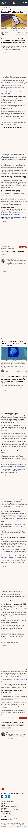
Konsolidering (20, 725)
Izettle (3, 725)
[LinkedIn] (9, 796)
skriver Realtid (11, 89)
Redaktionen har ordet (6, 814)
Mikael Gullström (10, 732)
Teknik (10, 7)
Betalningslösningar (6, 722)
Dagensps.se (4, 7)
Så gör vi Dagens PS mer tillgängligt (9, 818)
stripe (9, 727)
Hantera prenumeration (6, 800)
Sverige (3, 254)
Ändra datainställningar (6, 819)
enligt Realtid (13, 124)
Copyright (3, 805)
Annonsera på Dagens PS (7, 813)
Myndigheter (21, 251)
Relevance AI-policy (6, 811)
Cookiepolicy (4, 808)
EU (2, 251)
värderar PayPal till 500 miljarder (11, 471)
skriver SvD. (12, 102)
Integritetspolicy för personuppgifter (9, 806)
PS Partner (3, 816)
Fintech (10, 338)
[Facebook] (2, 796)
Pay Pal (3, 727)
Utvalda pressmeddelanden (7, 801)
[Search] (24, 3)
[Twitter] (6, 796)
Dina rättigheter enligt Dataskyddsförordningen (12, 810)
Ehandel (15, 722)
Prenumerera (23, 247)
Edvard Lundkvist (10, 259)
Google (13, 251)
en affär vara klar (11, 501)
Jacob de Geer (10, 725)
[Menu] (26, 3)
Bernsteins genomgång (13, 518)
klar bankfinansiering (19, 466)
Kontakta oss (4, 803)
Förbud (7, 251)
